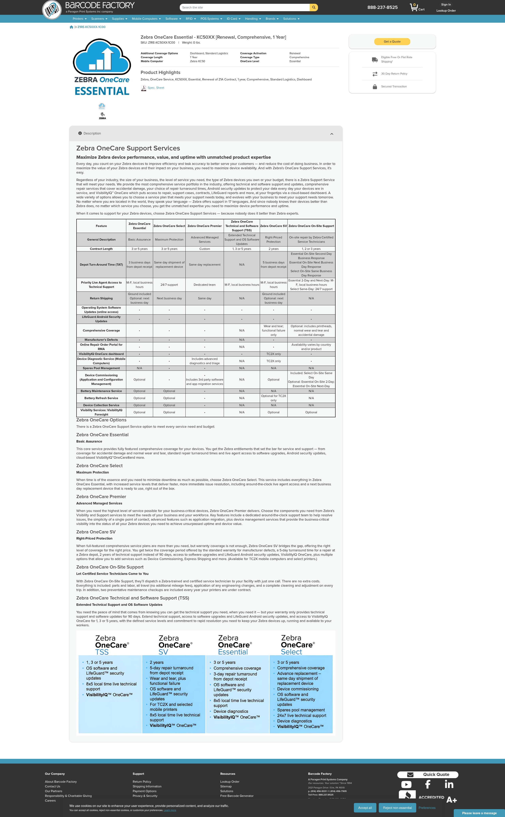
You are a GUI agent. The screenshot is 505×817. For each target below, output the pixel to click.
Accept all (365, 807)
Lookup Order (446, 10)
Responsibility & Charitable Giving (68, 795)
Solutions (226, 791)
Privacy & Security (145, 795)
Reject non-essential (397, 807)
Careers (50, 800)
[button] (392, 59)
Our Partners (53, 791)
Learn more (170, 810)
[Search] (314, 7)
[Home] (71, 27)
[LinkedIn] (449, 784)
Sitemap (226, 786)
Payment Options (144, 791)
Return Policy (142, 781)
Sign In (446, 4)
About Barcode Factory (61, 781)
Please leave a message (479, 813)
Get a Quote (392, 41)
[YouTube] (406, 784)
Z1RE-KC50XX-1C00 (92, 27)
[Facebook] (428, 784)
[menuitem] (79, 19)
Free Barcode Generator (236, 795)
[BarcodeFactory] (52, 7)
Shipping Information (147, 786)
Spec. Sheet (155, 87)
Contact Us (52, 786)
